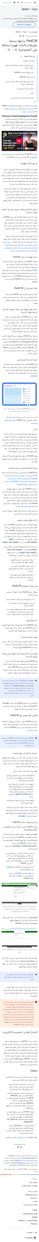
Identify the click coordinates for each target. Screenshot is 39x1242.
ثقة (5, 342)
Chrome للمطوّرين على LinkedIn (27, 1220)
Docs (34, 9)
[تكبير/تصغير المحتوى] (21, 56)
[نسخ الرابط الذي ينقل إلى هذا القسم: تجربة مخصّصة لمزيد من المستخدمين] (6, 468)
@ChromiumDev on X (30, 1214)
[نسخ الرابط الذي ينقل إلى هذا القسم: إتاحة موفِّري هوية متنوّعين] (15, 520)
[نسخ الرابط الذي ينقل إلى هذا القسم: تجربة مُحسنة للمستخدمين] (15, 360)
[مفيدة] (23, 36)
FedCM (9, 867)
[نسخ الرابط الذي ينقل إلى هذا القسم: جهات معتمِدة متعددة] (19, 637)
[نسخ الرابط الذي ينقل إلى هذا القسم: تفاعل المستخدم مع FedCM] (8, 715)
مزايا (23, 106)
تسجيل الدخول (6, 2)
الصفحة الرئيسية (33, 32)
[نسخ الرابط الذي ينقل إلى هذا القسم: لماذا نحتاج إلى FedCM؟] (12, 288)
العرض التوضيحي (32, 730)
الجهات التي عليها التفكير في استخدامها (21, 109)
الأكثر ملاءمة (27, 506)
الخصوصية (30, 1232)
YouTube (34, 1217)
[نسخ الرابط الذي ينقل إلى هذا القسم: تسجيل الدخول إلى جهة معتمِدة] (11, 753)
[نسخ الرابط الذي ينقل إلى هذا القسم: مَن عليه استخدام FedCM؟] (9, 586)
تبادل (11, 276)
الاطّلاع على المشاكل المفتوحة (29, 1185)
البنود (36, 1232)
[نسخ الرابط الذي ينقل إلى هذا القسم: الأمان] (31, 429)
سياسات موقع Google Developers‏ (21, 1163)
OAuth (34, 270)
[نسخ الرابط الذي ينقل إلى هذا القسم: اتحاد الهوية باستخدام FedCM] (11, 257)
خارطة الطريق (21, 1137)
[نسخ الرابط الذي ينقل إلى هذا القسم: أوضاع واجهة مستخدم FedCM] (10, 822)
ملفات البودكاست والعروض (30, 1204)
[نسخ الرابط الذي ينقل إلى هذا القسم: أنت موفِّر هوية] (24, 620)
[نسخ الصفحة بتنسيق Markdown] (9, 50)
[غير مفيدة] (20, 36)
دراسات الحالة (33, 1198)
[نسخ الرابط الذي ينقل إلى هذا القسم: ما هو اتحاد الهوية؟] (18, 163)
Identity (25, 9)
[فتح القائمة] (35, 2)
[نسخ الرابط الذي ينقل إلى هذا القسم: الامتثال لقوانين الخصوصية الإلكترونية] (35, 1035)
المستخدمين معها (28, 112)
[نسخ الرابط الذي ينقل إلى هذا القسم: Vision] (28, 1071)
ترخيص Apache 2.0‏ (20, 1160)
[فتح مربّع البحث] (18, 2)
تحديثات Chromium (31, 1194)
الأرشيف (35, 1201)
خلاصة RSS (34, 1224)
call (22, 816)
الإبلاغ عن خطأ (33, 1182)
